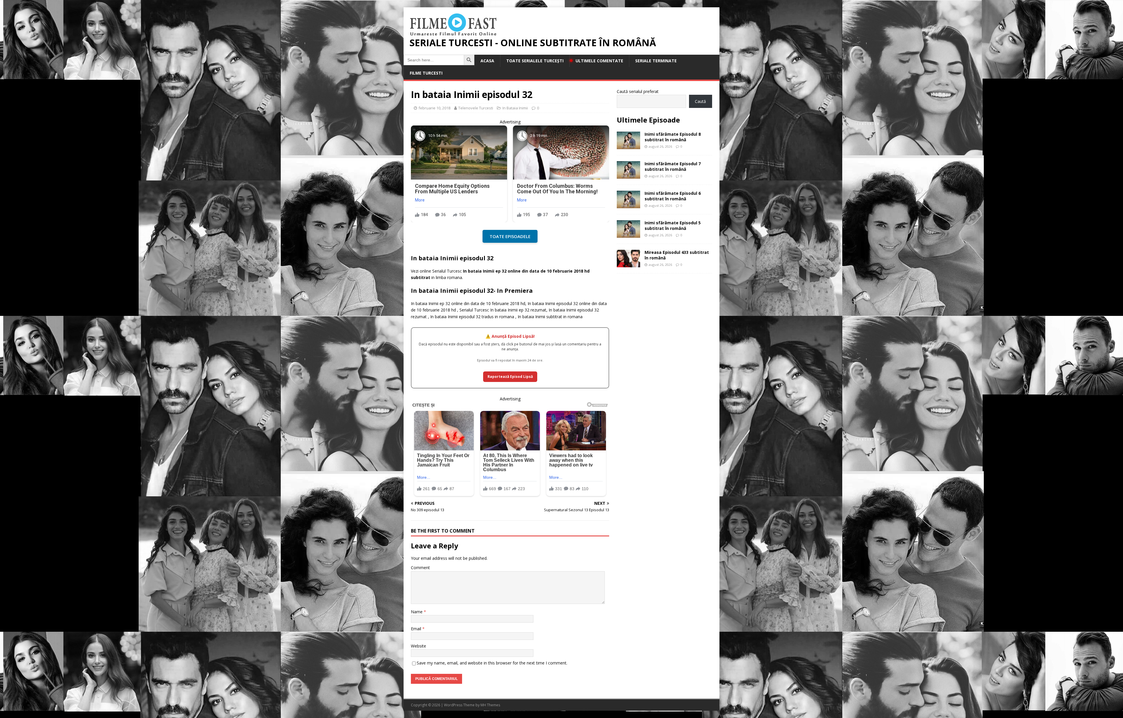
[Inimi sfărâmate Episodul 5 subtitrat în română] (628, 234)
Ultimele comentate (599, 60)
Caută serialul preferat (638, 91)
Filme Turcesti (426, 73)
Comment (420, 567)
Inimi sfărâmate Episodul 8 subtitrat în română (673, 136)
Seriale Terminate (656, 60)
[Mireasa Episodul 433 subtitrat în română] (628, 264)
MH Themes (490, 704)
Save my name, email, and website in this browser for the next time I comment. (492, 663)
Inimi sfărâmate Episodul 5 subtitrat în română (673, 225)
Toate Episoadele (510, 236)
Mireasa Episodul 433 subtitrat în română (677, 254)
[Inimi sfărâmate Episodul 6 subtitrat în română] (628, 205)
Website (418, 646)
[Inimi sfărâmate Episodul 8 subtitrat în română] (628, 146)
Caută (700, 101)
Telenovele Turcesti (475, 108)
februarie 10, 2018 (434, 108)
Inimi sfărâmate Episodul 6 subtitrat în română (673, 195)
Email (416, 628)
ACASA (487, 60)
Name (417, 611)
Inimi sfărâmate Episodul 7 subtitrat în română (673, 166)
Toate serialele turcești (535, 60)
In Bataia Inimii (515, 108)
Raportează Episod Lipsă (510, 376)
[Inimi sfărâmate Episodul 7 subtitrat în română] (628, 175)
